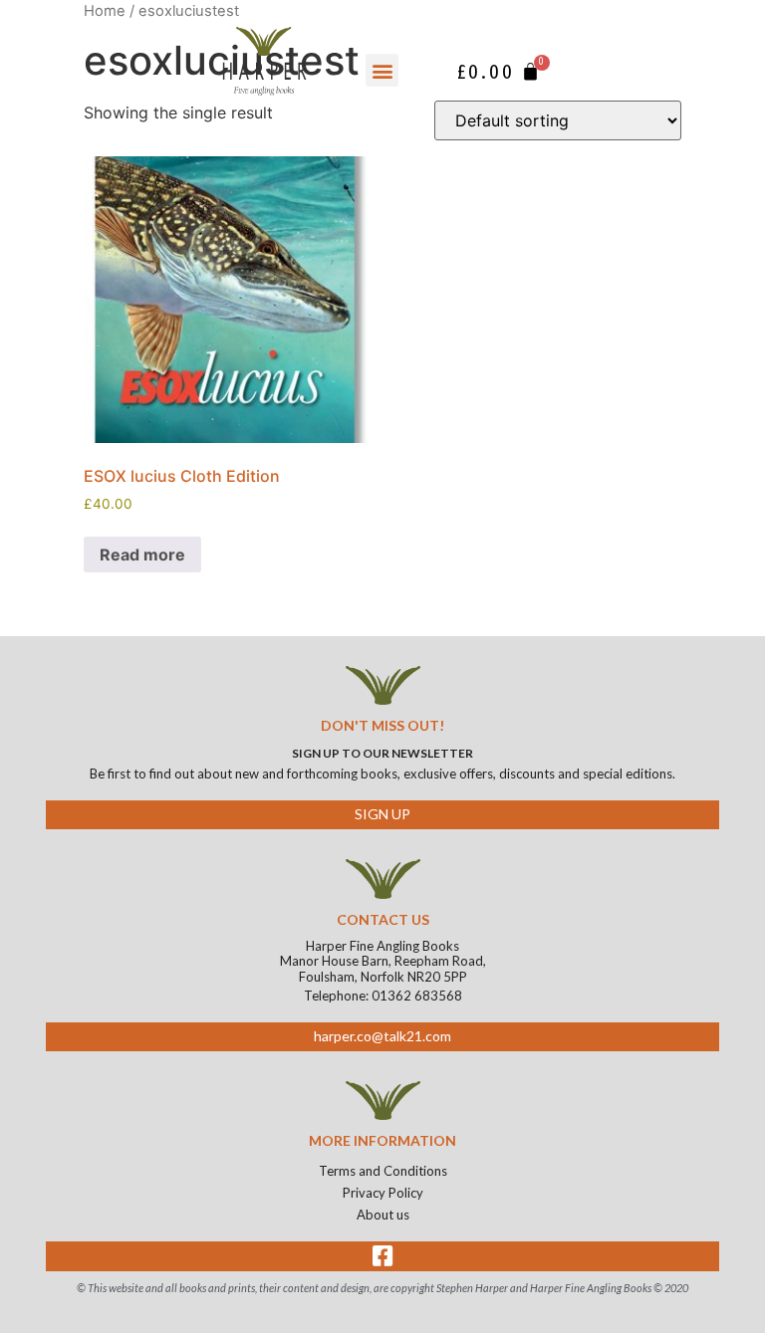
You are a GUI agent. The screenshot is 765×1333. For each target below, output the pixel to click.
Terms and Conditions (383, 1171)
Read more (142, 554)
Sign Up (382, 813)
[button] (382, 70)
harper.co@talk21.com (382, 1035)
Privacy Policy (383, 1193)
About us (383, 1214)
